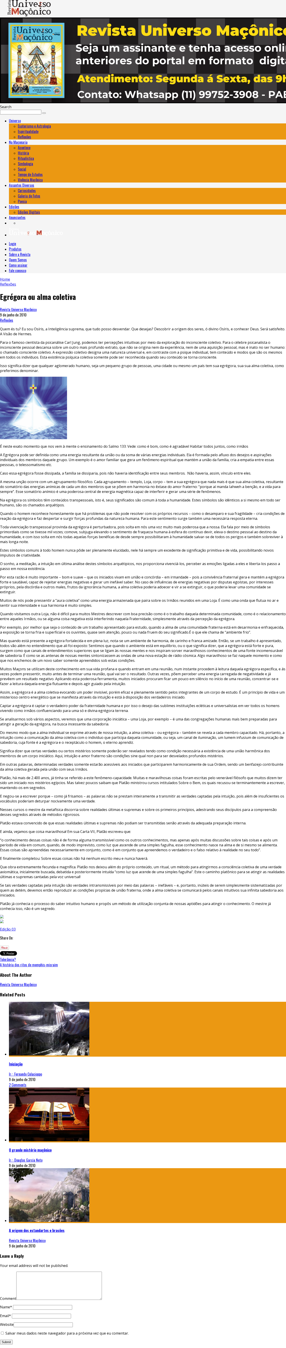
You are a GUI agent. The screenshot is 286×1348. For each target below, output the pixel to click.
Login (12, 243)
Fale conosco (17, 270)
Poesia (22, 201)
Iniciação (16, 1064)
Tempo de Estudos (30, 174)
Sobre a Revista (19, 254)
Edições (14, 206)
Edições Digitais (29, 212)
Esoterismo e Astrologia (34, 126)
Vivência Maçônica (30, 180)
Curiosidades (27, 190)
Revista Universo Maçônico (18, 309)
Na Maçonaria (18, 142)
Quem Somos (18, 259)
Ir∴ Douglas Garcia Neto (25, 1160)
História (23, 153)
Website (7, 1324)
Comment (8, 1298)
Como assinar (18, 265)
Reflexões (24, 137)
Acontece (24, 147)
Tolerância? (8, 959)
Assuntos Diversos (21, 185)
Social (22, 169)
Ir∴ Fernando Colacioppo (25, 1074)
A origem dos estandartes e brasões (37, 1230)
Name (6, 1307)
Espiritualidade (28, 131)
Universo (15, 120)
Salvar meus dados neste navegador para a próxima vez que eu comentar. (67, 1333)
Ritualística (26, 158)
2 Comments (17, 1085)
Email (5, 1315)
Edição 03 (8, 929)
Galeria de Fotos (29, 196)
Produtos (15, 249)
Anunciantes (17, 217)
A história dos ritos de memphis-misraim (29, 964)
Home (5, 279)
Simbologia (25, 163)
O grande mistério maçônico (30, 1150)
